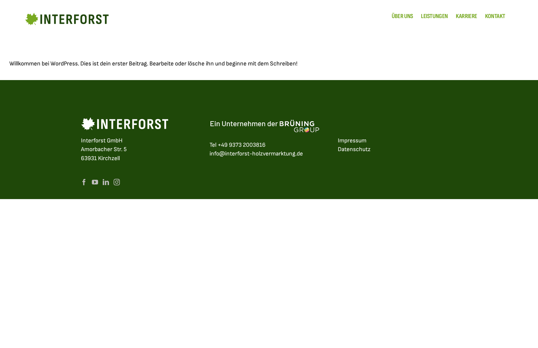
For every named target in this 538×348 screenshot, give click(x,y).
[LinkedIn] (106, 182)
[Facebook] (84, 182)
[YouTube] (95, 182)
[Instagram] (117, 182)
